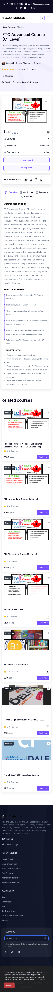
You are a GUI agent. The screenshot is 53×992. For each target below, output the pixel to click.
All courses (6, 902)
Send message (11, 844)
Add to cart (27, 160)
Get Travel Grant (8, 911)
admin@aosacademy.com (38, 4)
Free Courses (7, 873)
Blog (3, 897)
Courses (12, 27)
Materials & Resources (11, 868)
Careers (4, 920)
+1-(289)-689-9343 (14, 4)
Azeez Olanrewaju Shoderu (29, 63)
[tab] (11, 193)
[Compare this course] (48, 132)
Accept (9, 985)
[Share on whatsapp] (36, 179)
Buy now (27, 167)
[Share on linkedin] (41, 179)
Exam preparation (9, 864)
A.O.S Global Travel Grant (12, 916)
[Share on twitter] (31, 179)
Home (4, 27)
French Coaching (8, 859)
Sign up (4, 906)
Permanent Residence (10, 878)
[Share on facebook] (26, 179)
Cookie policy (40, 979)
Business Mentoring (10, 882)
